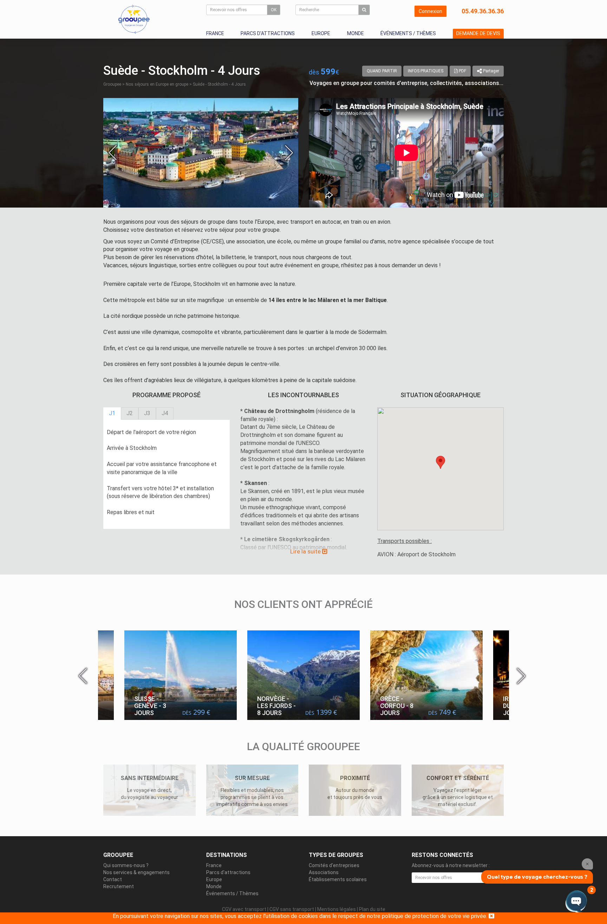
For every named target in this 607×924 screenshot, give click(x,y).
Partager (490, 70)
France (215, 33)
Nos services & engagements (136, 872)
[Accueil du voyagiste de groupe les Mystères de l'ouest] (134, 19)
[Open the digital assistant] (576, 902)
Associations (324, 872)
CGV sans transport (291, 909)
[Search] (364, 10)
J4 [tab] (165, 413)
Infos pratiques (425, 70)
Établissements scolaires (338, 879)
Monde (355, 33)
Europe (321, 33)
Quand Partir (382, 70)
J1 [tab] (112, 413)
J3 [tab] (147, 413)
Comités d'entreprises (334, 865)
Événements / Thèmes (408, 33)
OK (273, 9)
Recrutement (118, 886)
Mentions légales (336, 909)
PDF (462, 70)
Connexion (430, 11)
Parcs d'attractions (268, 33)
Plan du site (372, 909)
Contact (112, 879)
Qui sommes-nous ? (126, 865)
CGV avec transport (244, 909)
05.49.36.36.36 (483, 11)
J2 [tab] (129, 413)
